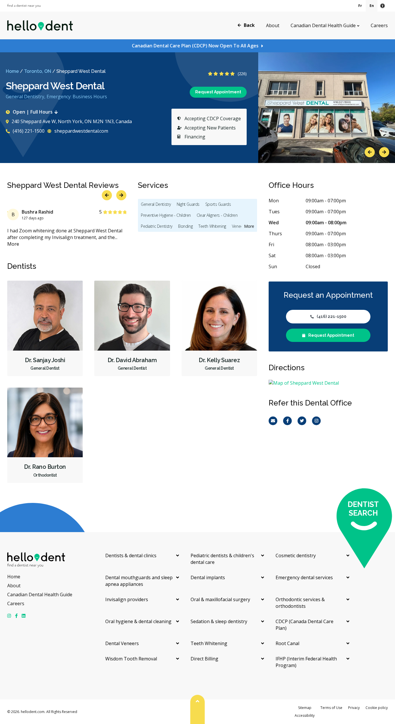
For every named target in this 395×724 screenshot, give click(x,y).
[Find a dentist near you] (23, 6)
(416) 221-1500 (28, 131)
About (272, 25)
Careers (379, 25)
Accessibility (305, 715)
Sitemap (304, 707)
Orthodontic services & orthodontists (300, 602)
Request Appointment (218, 92)
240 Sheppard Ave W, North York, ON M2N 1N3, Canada (72, 121)
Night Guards (188, 204)
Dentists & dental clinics (130, 555)
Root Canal (287, 643)
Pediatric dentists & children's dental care (222, 558)
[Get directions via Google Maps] (328, 383)
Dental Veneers (122, 643)
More (13, 244)
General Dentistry (156, 204)
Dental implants (208, 577)
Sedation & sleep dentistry (219, 621)
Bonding (185, 226)
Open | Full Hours (33, 112)
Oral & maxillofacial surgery (220, 599)
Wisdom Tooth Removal (131, 659)
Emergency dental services (304, 577)
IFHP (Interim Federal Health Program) (306, 662)
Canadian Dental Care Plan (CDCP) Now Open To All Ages (195, 45)
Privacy (354, 707)
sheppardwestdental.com (80, 131)
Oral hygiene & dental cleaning (138, 621)
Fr (360, 5)
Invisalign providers (126, 599)
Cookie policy (377, 707)
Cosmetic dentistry (296, 555)
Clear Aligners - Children (217, 215)
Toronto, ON (37, 71)
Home (12, 71)
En (372, 5)
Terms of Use (331, 707)
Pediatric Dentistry (156, 226)
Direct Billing (204, 659)
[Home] (40, 25)
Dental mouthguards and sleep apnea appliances (139, 580)
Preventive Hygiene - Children (166, 215)
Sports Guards (218, 204)
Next (384, 152)
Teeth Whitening (212, 226)
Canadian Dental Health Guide (323, 25)
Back (249, 25)
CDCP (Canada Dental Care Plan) (304, 624)
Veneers (239, 226)
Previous (370, 152)
